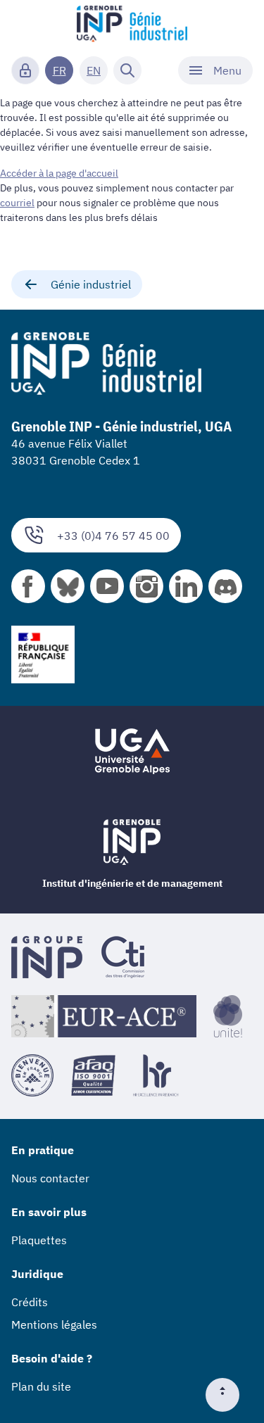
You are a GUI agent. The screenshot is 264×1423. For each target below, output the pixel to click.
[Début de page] (228, 1395)
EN (94, 70)
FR (59, 70)
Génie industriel (91, 284)
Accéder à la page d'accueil (59, 173)
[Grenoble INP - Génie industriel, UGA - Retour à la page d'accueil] (132, 25)
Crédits (29, 1302)
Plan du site (41, 1386)
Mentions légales (54, 1324)
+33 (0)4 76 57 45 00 (113, 536)
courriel (17, 202)
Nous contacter (50, 1178)
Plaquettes (39, 1240)
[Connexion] (25, 70)
